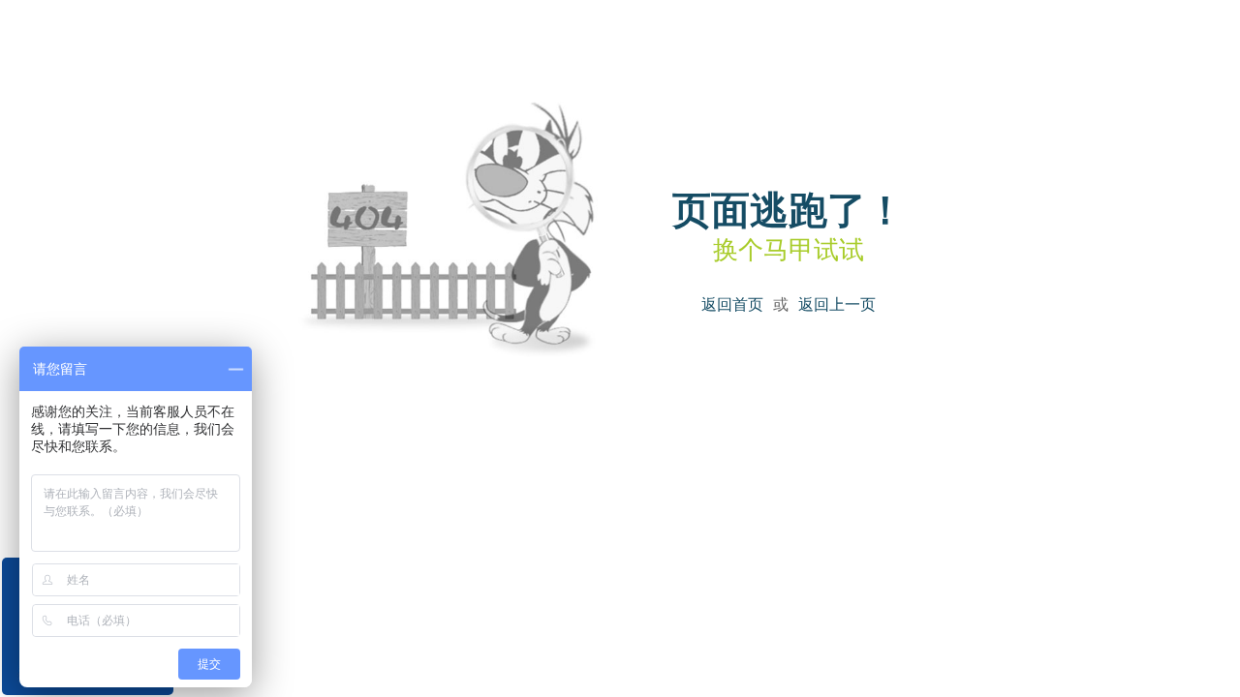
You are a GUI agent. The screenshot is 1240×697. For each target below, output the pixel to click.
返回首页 (732, 304)
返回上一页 (837, 304)
